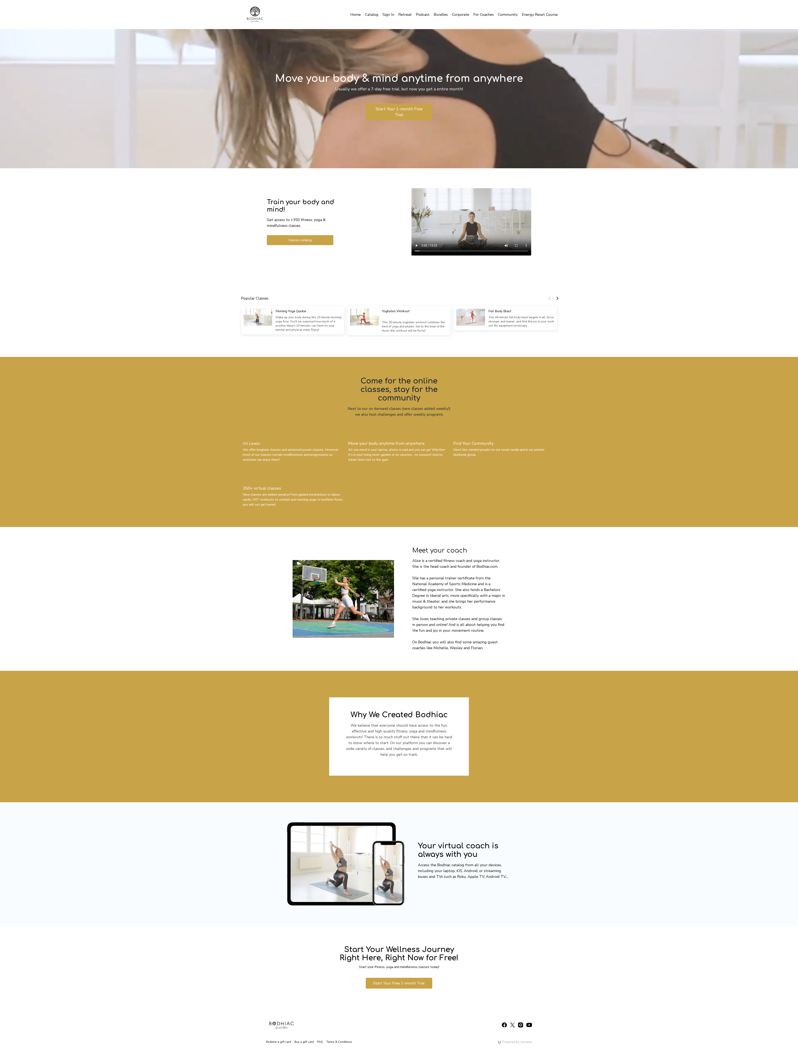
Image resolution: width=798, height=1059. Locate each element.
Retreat (405, 14)
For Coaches (483, 14)
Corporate (460, 14)
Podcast (423, 14)
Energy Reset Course (540, 14)
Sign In (388, 14)
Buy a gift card (304, 1042)
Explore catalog (300, 240)
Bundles (441, 14)
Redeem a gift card (278, 1042)
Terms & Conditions (339, 1042)
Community (508, 14)
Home (355, 14)
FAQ (320, 1042)
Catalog (371, 14)
